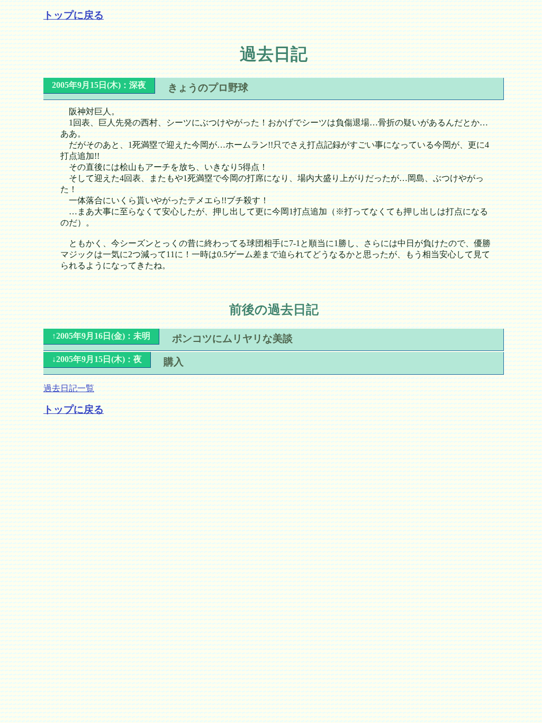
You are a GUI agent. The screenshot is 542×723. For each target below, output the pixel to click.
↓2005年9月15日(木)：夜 (97, 359)
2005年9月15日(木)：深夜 (99, 84)
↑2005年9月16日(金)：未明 (101, 335)
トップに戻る (73, 15)
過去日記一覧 (68, 388)
